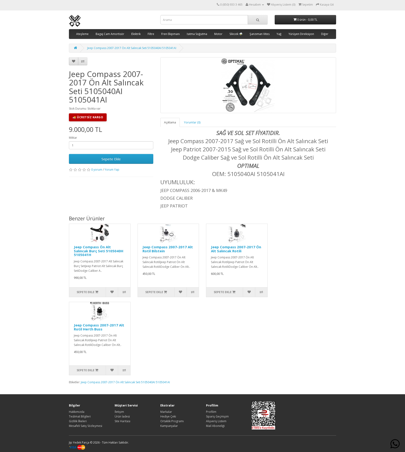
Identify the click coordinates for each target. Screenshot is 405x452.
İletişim (119, 412)
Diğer (324, 34)
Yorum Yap (112, 170)
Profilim (211, 412)
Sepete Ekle (111, 159)
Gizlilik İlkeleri (78, 421)
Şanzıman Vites (260, 34)
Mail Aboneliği (215, 426)
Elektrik (136, 34)
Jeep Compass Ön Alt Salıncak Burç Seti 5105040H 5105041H (98, 251)
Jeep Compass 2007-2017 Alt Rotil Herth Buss (99, 327)
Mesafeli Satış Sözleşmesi (85, 426)
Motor (218, 34)
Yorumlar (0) (192, 122)
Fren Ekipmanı (170, 34)
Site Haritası (122, 421)
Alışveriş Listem (216, 421)
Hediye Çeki (168, 416)
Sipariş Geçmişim (217, 416)
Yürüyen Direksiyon (301, 34)
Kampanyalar (169, 426)
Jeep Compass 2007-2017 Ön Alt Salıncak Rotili (236, 249)
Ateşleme (82, 34)
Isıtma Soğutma (197, 34)
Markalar (166, 412)
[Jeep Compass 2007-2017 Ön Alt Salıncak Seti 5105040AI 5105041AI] (248, 85)
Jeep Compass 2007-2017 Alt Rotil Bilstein (167, 249)
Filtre (151, 34)
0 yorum (96, 170)
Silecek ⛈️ (236, 34)
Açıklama (170, 122)
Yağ (279, 34)
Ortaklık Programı (172, 421)
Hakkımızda (76, 412)
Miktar (73, 138)
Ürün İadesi (122, 416)
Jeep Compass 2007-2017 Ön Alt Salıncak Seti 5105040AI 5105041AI (131, 48)
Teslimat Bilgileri (80, 416)
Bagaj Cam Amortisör (110, 34)
